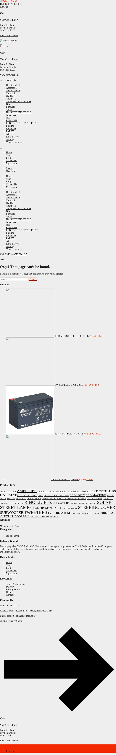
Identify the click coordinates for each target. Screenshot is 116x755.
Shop (8, 565)
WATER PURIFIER (79, 513)
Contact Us (11, 570)
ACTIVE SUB (11, 491)
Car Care (10, 96)
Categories (11, 171)
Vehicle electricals (14, 142)
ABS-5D (3, 491)
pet (7, 134)
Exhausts (10, 107)
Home (9, 562)
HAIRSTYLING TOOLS (18, 112)
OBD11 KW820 (80, 499)
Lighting (10, 126)
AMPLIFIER (27, 491)
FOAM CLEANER (62, 496)
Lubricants (11, 128)
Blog (8, 568)
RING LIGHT (37, 502)
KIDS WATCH (21, 499)
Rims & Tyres (12, 136)
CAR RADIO (32, 496)
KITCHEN (11, 120)
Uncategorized (13, 85)
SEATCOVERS (75, 503)
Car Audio (11, 93)
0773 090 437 (14, 4)
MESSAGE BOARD (49, 499)
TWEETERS (35, 512)
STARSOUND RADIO (69, 508)
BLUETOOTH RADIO (76, 491)
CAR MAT (8, 495)
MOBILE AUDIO (62, 499)
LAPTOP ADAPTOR (34, 499)
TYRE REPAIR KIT (60, 512)
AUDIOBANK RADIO (59, 491)
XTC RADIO (54, 517)
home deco (11, 115)
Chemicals (11, 98)
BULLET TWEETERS (102, 491)
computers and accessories (18, 101)
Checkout (13, 35)
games (9, 109)
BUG (86, 491)
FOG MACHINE (96, 495)
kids (8, 117)
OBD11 (72, 499)
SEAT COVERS (60, 502)
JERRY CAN (11, 499)
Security (10, 139)
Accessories (11, 88)
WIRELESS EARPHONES (40, 517)
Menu (9, 168)
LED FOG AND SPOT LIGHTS (22, 123)
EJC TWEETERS (50, 496)
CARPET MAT (22, 496)
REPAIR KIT (19, 503)
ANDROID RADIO (44, 491)
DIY (8, 104)
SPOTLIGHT (53, 507)
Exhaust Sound (15, 621)
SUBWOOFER (11, 512)
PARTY (10, 131)
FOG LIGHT (77, 495)
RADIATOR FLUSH (7, 503)
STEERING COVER (96, 507)
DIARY (40, 496)
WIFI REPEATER (92, 513)
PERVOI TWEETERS (94, 499)
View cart (4, 35)
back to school (13, 90)
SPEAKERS (37, 507)
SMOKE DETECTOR (89, 503)
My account (11, 573)
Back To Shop (7, 25)
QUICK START (108, 499)
